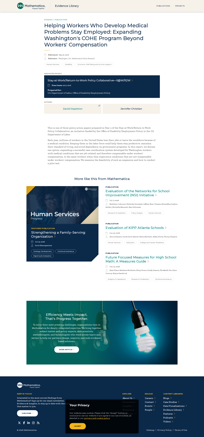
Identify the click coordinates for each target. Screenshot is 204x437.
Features (168, 413)
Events (148, 405)
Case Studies (170, 402)
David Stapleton (73, 108)
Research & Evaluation (117, 213)
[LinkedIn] (28, 422)
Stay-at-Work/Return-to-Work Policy (89, 80)
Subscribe (26, 413)
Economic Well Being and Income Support (95, 64)
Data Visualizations (174, 405)
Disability (68, 64)
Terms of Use (181, 430)
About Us (127, 398)
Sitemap (150, 430)
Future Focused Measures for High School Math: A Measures (141, 259)
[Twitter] (19, 422)
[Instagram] (33, 422)
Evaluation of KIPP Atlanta (135, 228)
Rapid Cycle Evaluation (42, 256)
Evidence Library (67, 6)
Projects (180, 6)
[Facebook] (24, 422)
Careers (149, 398)
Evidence (48, 20)
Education (130, 242)
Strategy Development (42, 251)
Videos (167, 421)
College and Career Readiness (152, 242)
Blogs (166, 398)
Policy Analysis (137, 213)
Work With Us (65, 349)
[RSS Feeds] (38, 422)
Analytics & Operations (117, 279)
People (148, 409)
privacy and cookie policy (97, 418)
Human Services (52, 64)
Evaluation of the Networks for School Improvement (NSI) (138, 193)
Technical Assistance (65, 251)
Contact (149, 402)
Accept (77, 426)
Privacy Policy (164, 430)
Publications (163, 6)
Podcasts (168, 417)
